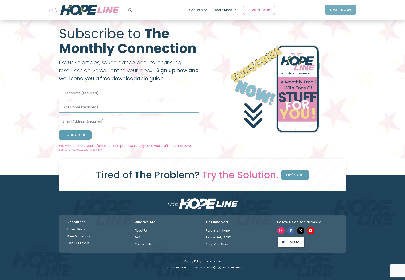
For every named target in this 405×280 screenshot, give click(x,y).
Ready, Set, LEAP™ (218, 237)
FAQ (137, 237)
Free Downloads (79, 236)
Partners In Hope (218, 230)
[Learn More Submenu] (236, 10)
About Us (141, 230)
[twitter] (300, 230)
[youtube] (310, 230)
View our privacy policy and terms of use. (80, 149)
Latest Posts (76, 229)
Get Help (196, 10)
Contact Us (143, 244)
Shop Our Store (217, 244)
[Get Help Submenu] (207, 10)
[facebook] (290, 230)
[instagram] (281, 230)
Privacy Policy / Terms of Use (202, 261)
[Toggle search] (129, 9)
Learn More (223, 10)
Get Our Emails (78, 243)
